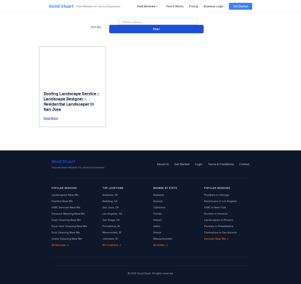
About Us (163, 164)
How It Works (174, 6)
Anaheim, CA (110, 194)
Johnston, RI (110, 238)
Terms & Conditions (221, 164)
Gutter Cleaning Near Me (67, 238)
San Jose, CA (110, 207)
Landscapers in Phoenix (218, 219)
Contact (244, 164)
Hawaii (157, 219)
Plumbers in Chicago (216, 194)
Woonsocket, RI (111, 232)
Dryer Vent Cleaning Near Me (69, 226)
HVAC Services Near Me (66, 207)
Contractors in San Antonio (220, 232)
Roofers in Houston (216, 213)
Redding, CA (109, 201)
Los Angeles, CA (112, 213)
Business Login (213, 6)
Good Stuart (61, 6)
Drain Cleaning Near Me (66, 219)
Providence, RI (111, 226)
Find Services (146, 6)
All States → (160, 244)
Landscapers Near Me (65, 194)
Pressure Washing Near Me (68, 213)
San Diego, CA (111, 219)
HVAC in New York (215, 207)
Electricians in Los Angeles (220, 201)
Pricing (193, 6)
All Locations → (111, 244)
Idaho (156, 226)
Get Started (240, 6)
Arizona (158, 201)
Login (198, 164)
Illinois (157, 232)
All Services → (60, 244)
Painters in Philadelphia (218, 226)
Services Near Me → (216, 238)
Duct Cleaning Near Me (66, 232)
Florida (157, 213)
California (159, 207)
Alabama (158, 194)
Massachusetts (162, 238)
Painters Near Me (62, 201)
